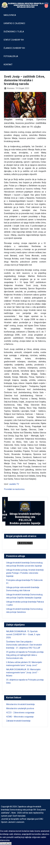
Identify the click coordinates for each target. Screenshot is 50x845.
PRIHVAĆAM (6, 843)
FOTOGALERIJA (11, 56)
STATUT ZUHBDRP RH (14, 40)
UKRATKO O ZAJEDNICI (14, 23)
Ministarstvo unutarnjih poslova (20, 708)
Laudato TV (14, 484)
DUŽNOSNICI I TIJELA (14, 31)
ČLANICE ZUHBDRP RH (14, 48)
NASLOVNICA (10, 15)
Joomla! (4, 819)
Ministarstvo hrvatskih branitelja (20, 704)
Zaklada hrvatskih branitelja (18, 721)
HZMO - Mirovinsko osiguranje (20, 716)
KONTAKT (8, 64)
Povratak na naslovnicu (14, 489)
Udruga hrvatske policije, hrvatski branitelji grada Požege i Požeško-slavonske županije (25, 573)
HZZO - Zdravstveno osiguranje (20, 712)
